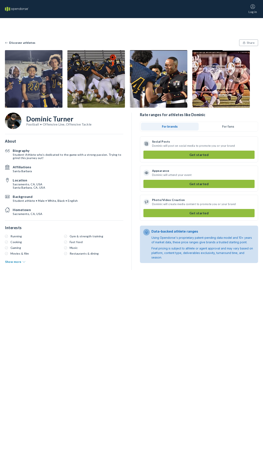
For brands (170, 126)
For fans (228, 126)
